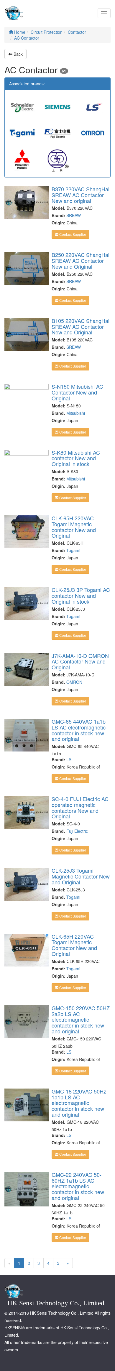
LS (68, 759)
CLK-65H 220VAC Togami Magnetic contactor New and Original (74, 526)
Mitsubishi (75, 413)
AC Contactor (26, 38)
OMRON (74, 682)
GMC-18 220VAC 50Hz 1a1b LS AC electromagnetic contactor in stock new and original (79, 1102)
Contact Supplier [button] (72, 234)
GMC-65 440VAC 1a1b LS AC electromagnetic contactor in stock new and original (79, 729)
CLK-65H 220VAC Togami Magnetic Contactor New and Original (74, 944)
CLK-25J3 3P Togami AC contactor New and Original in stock (81, 595)
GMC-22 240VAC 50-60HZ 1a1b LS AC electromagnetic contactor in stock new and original (78, 1186)
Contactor (77, 32)
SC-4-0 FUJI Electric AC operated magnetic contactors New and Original (80, 807)
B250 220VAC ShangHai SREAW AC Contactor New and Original (80, 260)
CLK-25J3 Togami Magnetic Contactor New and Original (81, 876)
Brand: (58, 215)
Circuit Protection (47, 32)
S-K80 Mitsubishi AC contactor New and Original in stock (76, 458)
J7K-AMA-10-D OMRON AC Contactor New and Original (80, 661)
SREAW (73, 215)
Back (17, 54)
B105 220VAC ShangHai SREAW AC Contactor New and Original (80, 326)
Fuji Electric (77, 831)
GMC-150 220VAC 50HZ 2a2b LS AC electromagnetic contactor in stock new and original (81, 1019)
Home (19, 32)
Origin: (58, 223)
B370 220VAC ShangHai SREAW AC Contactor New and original (80, 194)
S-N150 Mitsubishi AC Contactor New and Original (77, 392)
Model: (58, 208)
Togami (73, 550)
